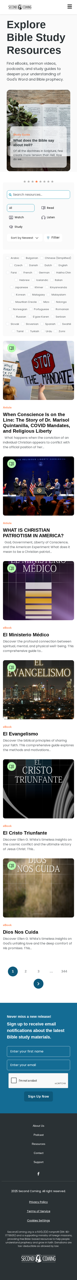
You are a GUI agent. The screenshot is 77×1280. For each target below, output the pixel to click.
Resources (38, 1143)
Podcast (39, 1134)
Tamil (20, 331)
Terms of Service (38, 1211)
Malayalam (59, 295)
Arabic (15, 258)
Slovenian (32, 324)
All (10, 208)
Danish (33, 265)
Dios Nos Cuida (20, 932)
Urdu (49, 331)
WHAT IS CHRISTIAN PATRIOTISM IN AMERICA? (33, 532)
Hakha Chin (63, 272)
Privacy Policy (38, 1202)
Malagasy (38, 295)
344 (64, 971)
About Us (38, 1125)
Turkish (34, 331)
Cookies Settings (38, 1220)
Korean (20, 295)
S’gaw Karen (41, 317)
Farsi (14, 272)
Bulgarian (32, 258)
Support (38, 1162)
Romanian (62, 309)
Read (50, 208)
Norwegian (20, 309)
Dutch (48, 265)
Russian (21, 317)
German (44, 272)
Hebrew (24, 280)
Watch (19, 217)
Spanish (50, 324)
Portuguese (41, 309)
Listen (51, 217)
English (63, 265)
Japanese (21, 287)
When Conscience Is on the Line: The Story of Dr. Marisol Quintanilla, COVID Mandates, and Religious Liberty (36, 423)
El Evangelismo (20, 733)
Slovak (15, 324)
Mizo (46, 302)
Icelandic (42, 280)
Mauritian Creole (26, 302)
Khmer (39, 287)
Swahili (66, 324)
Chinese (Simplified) (58, 258)
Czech (18, 265)
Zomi (62, 331)
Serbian (61, 317)
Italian (59, 280)
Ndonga (61, 302)
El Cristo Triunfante (25, 833)
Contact (38, 1153)
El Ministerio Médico (26, 634)
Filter (56, 237)
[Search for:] (38, 194)
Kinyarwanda (58, 287)
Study (19, 227)
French (27, 272)
